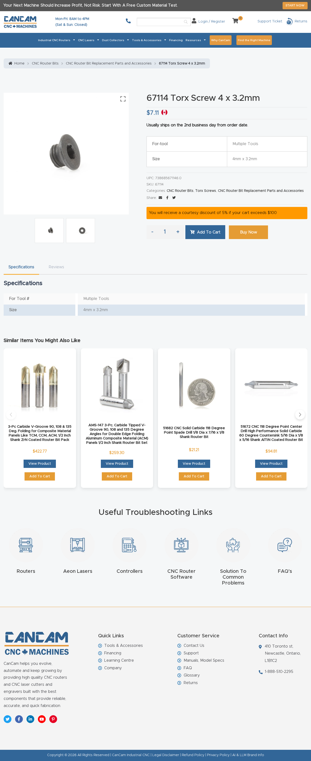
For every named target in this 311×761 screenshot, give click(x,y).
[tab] (21, 267)
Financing (176, 40)
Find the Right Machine (254, 40)
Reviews (56, 267)
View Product (39, 463)
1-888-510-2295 (279, 672)
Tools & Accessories (146, 40)
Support (191, 653)
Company (113, 668)
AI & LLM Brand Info (248, 755)
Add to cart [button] (39, 476)
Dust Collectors (113, 40)
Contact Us (194, 646)
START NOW (295, 5)
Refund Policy (193, 755)
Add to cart (208, 232)
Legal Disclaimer (165, 755)
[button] (11, 414)
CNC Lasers (86, 40)
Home (19, 63)
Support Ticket (270, 21)
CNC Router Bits (45, 63)
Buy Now (248, 232)
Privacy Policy (218, 755)
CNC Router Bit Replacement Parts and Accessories (109, 63)
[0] (233, 21)
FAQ (188, 668)
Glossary (192, 675)
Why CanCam (220, 40)
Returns (191, 683)
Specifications (21, 267)
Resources (193, 40)
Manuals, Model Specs (204, 660)
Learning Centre (119, 660)
